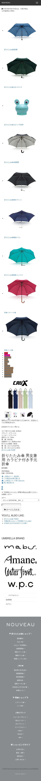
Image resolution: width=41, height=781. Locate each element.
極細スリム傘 (20, 655)
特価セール (20, 690)
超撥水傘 (20, 680)
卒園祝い (7, 355)
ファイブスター (20, 727)
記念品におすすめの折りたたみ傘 (15, 523)
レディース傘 (20, 702)
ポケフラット (8, 372)
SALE (6, 353)
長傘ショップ (21, 697)
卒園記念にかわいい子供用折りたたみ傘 (17, 521)
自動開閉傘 (20, 648)
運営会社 (20, 756)
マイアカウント (13, 595)
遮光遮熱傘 (8, 376)
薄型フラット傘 (20, 652)
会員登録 (9, 600)
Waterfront (7, 357)
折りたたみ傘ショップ (21, 633)
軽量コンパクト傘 (20, 659)
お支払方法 (20, 749)
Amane (6, 362)
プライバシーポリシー (20, 774)
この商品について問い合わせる (13, 480)
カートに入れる (12, 509)
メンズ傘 (20, 706)
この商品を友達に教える (11, 478)
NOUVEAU (6, 3)
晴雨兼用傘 (8, 374)
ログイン (9, 604)
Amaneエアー (8, 368)
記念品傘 (7, 366)
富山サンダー (8, 370)
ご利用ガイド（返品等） (11, 476)
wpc (20, 737)
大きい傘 (20, 642)
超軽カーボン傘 (20, 683)
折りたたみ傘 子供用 (8, 450)
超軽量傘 (20, 638)
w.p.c (6, 364)
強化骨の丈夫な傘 (20, 670)
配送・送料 (20, 753)
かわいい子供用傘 (20, 645)
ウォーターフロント (20, 717)
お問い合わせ (20, 759)
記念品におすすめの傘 (20, 687)
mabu (6, 359)
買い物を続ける (8, 483)
